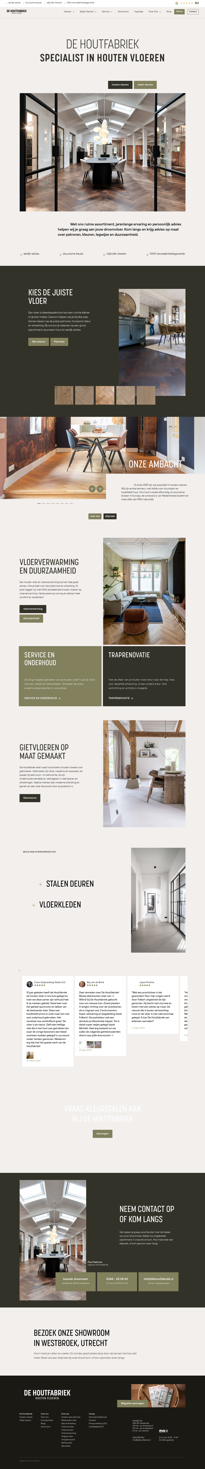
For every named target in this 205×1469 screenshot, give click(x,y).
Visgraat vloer (67, 1436)
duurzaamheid (31, 618)
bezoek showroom (75, 1279)
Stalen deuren (70, 884)
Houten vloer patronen (70, 1417)
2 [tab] (43, 504)
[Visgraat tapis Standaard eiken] (125, 395)
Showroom (123, 12)
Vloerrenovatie (67, 1427)
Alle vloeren (38, 342)
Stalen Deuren (87, 12)
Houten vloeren (26, 1417)
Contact (193, 12)
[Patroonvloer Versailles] (105, 395)
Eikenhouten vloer (68, 1420)
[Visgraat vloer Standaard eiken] (84, 395)
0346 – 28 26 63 (117, 1279)
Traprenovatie (119, 698)
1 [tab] (38, 504)
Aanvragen (103, 1134)
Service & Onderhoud (98, 1417)
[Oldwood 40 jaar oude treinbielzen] (64, 395)
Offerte (179, 12)
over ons (95, 516)
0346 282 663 (138, 1438)
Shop (168, 12)
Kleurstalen (66, 1446)
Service (105, 12)
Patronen (59, 342)
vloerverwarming (33, 609)
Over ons (45, 1417)
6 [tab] (61, 504)
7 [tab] (66, 504)
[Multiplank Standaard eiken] (146, 395)
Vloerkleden (60, 905)
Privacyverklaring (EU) (98, 1424)
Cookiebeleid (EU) (96, 1427)
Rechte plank (66, 1443)
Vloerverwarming (68, 1433)
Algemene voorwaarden (30, 1461)
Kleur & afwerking (68, 1424)
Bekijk (44, 892)
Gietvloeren (30, 798)
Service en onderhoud (40, 698)
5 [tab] (57, 504)
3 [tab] (48, 504)
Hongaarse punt (68, 1440)
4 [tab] (52, 504)
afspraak (110, 516)
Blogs (43, 1424)
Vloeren (67, 12)
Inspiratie (138, 12)
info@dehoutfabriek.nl (158, 1279)
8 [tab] (71, 504)
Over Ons (153, 12)
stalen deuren (145, 85)
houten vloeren (120, 85)
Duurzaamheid (47, 1420)
